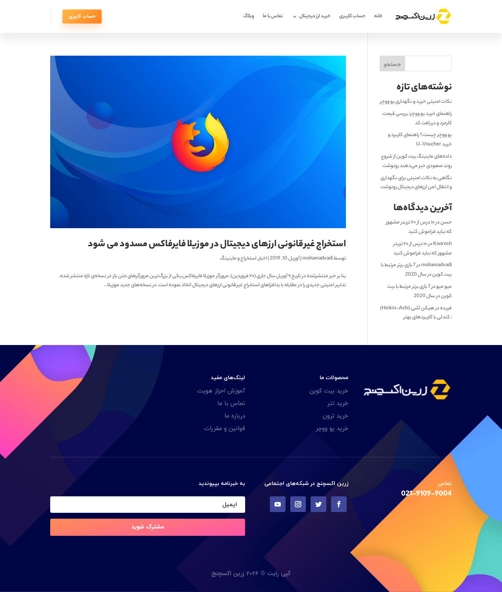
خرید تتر (337, 404)
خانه (378, 16)
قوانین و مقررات (224, 429)
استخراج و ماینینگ (238, 258)
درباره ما (234, 416)
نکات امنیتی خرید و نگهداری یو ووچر (416, 102)
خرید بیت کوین (328, 391)
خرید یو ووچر (332, 429)
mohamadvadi (317, 258)
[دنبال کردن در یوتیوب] (278, 504)
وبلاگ (248, 16)
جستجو (392, 64)
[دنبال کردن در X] (318, 504)
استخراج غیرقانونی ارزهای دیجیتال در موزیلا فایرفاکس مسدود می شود (217, 244)
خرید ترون (335, 416)
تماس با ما (273, 16)
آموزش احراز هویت (221, 391)
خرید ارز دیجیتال (315, 16)
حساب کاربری (352, 16)
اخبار (262, 258)
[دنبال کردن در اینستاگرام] (298, 504)
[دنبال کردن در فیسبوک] (339, 504)
